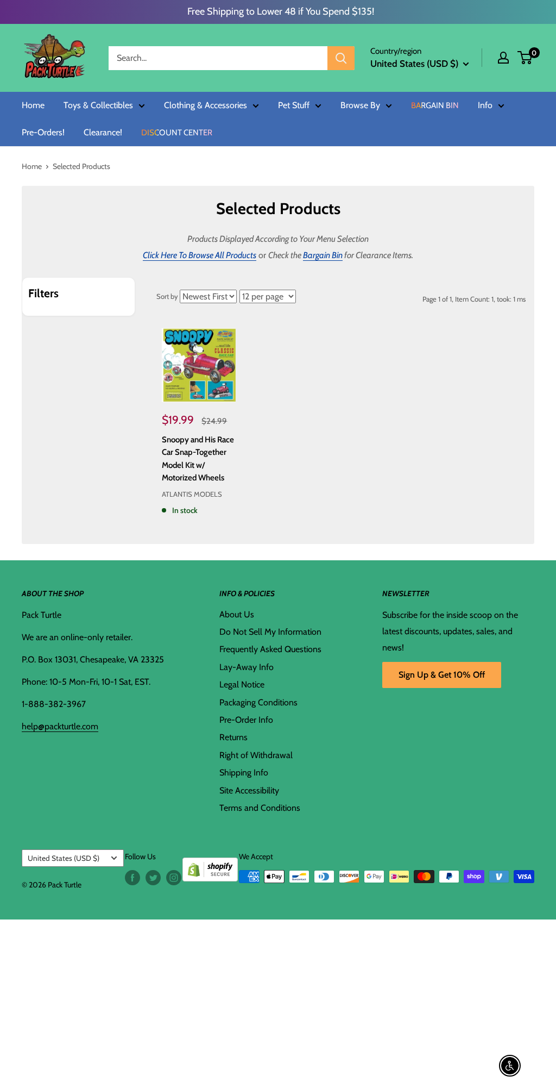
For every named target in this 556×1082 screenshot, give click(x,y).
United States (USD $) (63, 858)
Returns (233, 737)
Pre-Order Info (246, 720)
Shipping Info (243, 772)
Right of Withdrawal (256, 755)
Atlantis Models (192, 494)
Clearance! (103, 132)
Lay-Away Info (246, 667)
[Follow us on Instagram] (173, 878)
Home (33, 105)
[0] (525, 57)
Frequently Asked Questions (270, 649)
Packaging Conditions (258, 702)
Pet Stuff (293, 105)
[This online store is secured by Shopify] (210, 865)
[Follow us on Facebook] (132, 878)
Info (485, 105)
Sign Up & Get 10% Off (442, 675)
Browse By (360, 105)
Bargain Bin (435, 106)
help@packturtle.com (60, 726)
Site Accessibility (249, 790)
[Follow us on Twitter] (153, 878)
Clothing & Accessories (205, 105)
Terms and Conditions (259, 808)
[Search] (341, 58)
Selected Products (81, 166)
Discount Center (176, 133)
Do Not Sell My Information (270, 632)
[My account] (503, 58)
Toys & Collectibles (98, 105)
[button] (524, 57)
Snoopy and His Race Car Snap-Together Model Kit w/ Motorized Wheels (198, 459)
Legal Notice (241, 684)
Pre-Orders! (43, 132)
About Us (236, 614)
